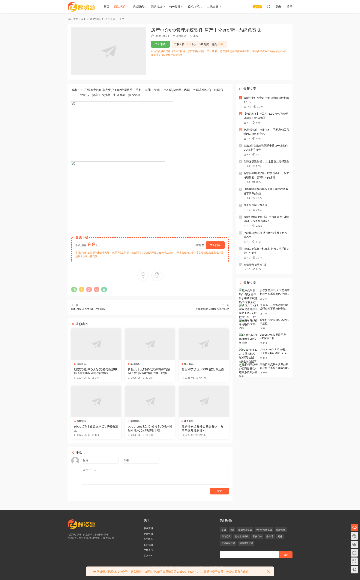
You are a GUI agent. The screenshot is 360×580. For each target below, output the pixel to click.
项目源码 (181, 35)
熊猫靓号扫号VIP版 (255, 264)
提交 (219, 491)
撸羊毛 (269, 536)
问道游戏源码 (246, 543)
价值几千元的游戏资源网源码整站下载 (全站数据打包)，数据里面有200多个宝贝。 (149, 371)
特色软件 (175, 6)
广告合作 (148, 550)
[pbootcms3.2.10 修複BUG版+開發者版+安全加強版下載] (150, 401)
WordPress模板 (264, 529)
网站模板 (156, 6)
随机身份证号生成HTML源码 (88, 308)
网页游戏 (225, 536)
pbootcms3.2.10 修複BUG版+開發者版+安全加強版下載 (150, 428)
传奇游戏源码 (241, 536)
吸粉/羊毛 (194, 6)
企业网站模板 (245, 529)
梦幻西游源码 (228, 543)
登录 (221, 44)
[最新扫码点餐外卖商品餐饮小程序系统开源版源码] (204, 401)
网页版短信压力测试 (255, 205)
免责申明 (148, 533)
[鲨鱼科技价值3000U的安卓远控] (204, 344)
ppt (232, 529)
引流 (223, 529)
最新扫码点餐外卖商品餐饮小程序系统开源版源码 (203, 428)
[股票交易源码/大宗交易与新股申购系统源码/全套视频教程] (96, 344)
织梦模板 (280, 529)
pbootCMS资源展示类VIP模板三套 (96, 428)
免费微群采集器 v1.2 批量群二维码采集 (266, 161)
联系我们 (148, 544)
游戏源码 (138, 6)
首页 (106, 6)
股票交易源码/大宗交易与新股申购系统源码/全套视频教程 (95, 371)
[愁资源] (82, 6)
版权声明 (148, 528)
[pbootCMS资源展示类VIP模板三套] (96, 401)
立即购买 (215, 245)
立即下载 (160, 44)
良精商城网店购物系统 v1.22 (212, 308)
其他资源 (212, 6)
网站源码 (119, 6)
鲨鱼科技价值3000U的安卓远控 (203, 369)
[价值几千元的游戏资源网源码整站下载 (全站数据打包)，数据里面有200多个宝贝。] (150, 344)
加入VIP (148, 555)
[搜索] (269, 7)
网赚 (280, 536)
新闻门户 (257, 536)
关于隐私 (148, 539)
